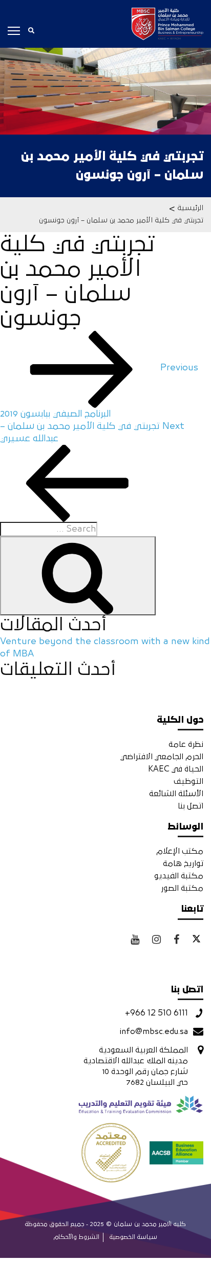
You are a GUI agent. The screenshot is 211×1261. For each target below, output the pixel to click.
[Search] (78, 575)
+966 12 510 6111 (156, 1013)
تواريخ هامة (183, 863)
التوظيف (188, 781)
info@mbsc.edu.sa (153, 1031)
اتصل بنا (190, 806)
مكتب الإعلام (179, 851)
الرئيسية (190, 208)
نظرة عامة (185, 744)
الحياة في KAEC (175, 769)
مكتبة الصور (182, 888)
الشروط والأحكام (76, 1237)
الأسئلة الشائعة (176, 793)
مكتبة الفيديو (178, 875)
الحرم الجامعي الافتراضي (161, 756)
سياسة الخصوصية (133, 1237)
